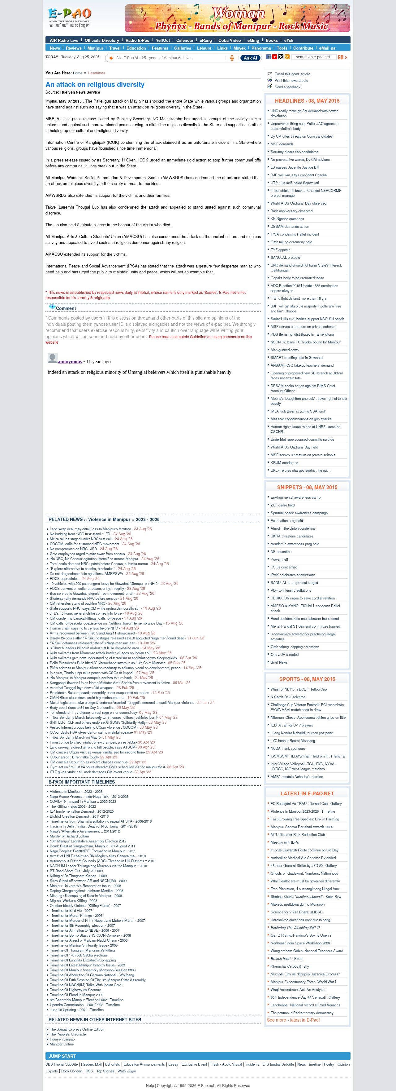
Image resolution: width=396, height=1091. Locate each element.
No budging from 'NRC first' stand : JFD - (90, 533)
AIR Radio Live (64, 40)
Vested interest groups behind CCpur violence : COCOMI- (104, 727)
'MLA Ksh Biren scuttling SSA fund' (298, 411)
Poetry (329, 1064)
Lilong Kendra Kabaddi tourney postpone (302, 732)
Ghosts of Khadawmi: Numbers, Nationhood (304, 873)
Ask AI (250, 57)
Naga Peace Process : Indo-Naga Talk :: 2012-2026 (89, 796)
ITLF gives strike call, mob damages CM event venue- (100, 771)
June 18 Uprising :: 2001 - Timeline (77, 1009)
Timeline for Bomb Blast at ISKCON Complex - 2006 (90, 935)
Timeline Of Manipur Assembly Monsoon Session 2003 (93, 969)
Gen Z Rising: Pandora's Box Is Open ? (301, 935)
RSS (89, 1070)
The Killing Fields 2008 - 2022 (73, 806)
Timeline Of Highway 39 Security (75, 989)
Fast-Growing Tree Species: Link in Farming (305, 818)
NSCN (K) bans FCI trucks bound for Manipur (306, 341)
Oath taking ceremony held (291, 241)
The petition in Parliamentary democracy (302, 1012)
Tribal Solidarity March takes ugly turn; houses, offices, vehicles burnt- (114, 717)
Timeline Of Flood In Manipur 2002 (76, 994)
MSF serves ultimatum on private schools (303, 326)
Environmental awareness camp (296, 497)
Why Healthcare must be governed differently (305, 880)
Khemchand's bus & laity (290, 966)
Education (136, 48)
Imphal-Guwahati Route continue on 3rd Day (304, 849)
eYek (288, 40)
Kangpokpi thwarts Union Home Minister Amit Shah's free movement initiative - (120, 682)
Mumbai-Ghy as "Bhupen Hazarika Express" (305, 973)
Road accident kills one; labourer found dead (305, 618)
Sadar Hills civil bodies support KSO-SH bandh (307, 318)
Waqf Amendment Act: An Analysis (298, 989)
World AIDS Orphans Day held (294, 446)
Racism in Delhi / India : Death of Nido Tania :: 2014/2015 (93, 826)
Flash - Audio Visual (226, 1064)
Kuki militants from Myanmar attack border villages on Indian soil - (111, 652)
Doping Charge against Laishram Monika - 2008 (86, 890)
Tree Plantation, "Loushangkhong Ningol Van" (305, 888)
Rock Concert (71, 1070)
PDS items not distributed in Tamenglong (302, 334)
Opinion (344, 1064)
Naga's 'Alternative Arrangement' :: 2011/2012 (85, 830)
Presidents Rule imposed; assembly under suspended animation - (110, 692)
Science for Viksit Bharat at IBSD (296, 911)
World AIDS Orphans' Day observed (298, 203)
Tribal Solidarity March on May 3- (85, 737)
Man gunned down (285, 349)
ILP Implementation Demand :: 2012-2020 (82, 811)
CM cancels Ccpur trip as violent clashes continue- (98, 761)
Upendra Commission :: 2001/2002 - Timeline (85, 1004)
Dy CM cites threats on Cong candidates (302, 136)
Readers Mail (91, 1064)
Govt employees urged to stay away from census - (98, 553)
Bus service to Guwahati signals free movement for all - (102, 593)
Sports (53, 1070)
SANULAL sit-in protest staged (294, 582)
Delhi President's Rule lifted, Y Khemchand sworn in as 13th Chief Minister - (118, 662)
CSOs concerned (284, 566)
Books (272, 40)
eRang (206, 40)
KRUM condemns (284, 462)
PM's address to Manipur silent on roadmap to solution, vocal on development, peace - (125, 667)
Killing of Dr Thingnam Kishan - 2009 (78, 875)
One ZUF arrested (285, 654)
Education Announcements (144, 1064)
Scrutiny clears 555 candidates (294, 151)
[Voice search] (232, 58)
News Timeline (309, 1064)
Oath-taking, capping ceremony (295, 646)
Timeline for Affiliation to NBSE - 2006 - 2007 (84, 930)
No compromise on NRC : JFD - (84, 548)
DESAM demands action (290, 226)
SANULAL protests (285, 257)
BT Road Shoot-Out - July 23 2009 (76, 870)
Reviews (74, 48)
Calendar (184, 40)
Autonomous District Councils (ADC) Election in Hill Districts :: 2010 (102, 860)
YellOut (163, 40)
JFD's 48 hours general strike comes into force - (96, 613)
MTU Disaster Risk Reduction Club (298, 834)
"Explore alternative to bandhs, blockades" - (93, 568)
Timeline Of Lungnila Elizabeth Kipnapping (83, 959)
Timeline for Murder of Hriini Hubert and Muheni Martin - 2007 (97, 920)
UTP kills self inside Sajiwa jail (295, 182)
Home (77, 72)
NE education (281, 551)
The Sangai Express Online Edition (77, 1029)
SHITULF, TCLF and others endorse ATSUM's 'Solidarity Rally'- (108, 722)
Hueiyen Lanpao (62, 1038)
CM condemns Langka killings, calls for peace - (96, 618)
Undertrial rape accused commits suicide (302, 439)
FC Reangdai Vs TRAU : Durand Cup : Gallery (306, 803)
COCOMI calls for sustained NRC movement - (95, 543)
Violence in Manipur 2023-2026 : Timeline (303, 811)
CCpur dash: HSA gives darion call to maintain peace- (101, 732)
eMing (253, 40)
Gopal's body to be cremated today (297, 277)
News (55, 48)
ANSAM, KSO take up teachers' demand (302, 365)
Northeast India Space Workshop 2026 (300, 942)
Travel (115, 48)
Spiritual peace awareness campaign (299, 512)
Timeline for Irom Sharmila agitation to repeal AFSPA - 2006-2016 (101, 821)
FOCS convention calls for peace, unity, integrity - (97, 588)
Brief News (279, 662)
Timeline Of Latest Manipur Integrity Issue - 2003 (87, 964)
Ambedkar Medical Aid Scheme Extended (303, 857)
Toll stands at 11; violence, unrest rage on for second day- (103, 712)
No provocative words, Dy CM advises (300, 159)
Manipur (95, 48)
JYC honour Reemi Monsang (293, 740)
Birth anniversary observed (291, 210)
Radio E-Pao (137, 40)
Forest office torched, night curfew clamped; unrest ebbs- (102, 742)
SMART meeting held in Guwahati (297, 357)
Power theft (279, 559)
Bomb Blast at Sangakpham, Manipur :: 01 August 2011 (92, 845)
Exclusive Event (194, 1064)
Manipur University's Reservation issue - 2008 (85, 885)
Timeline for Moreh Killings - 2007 (76, 915)
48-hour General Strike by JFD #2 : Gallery (304, 865)
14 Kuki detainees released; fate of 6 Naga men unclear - (102, 642)
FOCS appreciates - (75, 578)
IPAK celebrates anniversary (293, 574)
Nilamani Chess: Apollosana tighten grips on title (308, 717)
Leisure (204, 48)
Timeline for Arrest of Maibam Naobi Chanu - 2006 (88, 940)
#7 (295, 927)
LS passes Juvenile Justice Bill (295, 167)
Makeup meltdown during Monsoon (298, 904)
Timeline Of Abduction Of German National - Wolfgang (92, 974)
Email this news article (292, 73)
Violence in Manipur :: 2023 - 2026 (76, 791)
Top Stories (105, 1070)
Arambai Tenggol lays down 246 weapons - (92, 687)
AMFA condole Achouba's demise (297, 776)
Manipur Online (62, 1043)
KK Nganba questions (287, 218)
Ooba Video (229, 40)
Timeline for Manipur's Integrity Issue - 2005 (84, 945)
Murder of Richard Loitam (69, 835)
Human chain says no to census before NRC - (94, 627)
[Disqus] (153, 428)
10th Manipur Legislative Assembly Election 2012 (88, 840)
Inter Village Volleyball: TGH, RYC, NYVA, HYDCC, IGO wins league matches (303, 766)
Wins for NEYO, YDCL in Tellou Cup (299, 689)
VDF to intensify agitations (291, 590)
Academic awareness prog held (295, 543)
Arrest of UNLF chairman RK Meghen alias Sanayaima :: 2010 (98, 855)
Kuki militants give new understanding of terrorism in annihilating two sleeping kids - (123, 657)
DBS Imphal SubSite (61, 1064)
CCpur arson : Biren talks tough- (83, 756)
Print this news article (291, 80)
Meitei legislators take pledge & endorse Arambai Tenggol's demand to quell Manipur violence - (132, 702)
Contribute (303, 48)
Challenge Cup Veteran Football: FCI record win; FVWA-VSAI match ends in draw (308, 707)
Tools (282, 48)
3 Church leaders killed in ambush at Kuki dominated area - (105, 647)
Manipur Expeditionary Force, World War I (303, 981)
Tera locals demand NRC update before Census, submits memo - (109, 563)
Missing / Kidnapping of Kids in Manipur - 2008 (86, 895)
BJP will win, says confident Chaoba (299, 174)
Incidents (252, 1064)
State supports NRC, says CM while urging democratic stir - (105, 608)
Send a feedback (287, 86)
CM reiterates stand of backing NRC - (88, 603)
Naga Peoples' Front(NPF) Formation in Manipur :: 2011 (93, 850)
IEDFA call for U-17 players (292, 724)
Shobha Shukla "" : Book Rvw (306, 896)
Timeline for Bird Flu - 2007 (71, 910)
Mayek (240, 48)
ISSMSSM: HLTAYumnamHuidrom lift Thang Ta (308, 755)
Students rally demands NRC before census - (94, 598)
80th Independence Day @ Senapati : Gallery (305, 997)
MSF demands (282, 143)
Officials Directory (102, 40)
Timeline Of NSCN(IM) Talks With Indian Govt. (86, 984)
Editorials (112, 1064)
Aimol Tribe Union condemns (293, 528)
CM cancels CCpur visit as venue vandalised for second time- (106, 751)
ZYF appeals (281, 249)
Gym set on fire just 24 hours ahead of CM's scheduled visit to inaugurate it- (117, 766)
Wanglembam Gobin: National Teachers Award (307, 950)
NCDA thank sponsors (288, 748)
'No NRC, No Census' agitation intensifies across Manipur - (104, 558)
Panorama (261, 48)
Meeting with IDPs (285, 842)
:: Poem (287, 958)
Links (222, 48)
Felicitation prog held (287, 520)
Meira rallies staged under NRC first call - (91, 538)
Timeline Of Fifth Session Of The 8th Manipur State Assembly (98, 979)
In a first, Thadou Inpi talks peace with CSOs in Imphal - (102, 672)
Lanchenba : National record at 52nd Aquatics (305, 1004)
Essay (173, 1064)
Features (160, 48)
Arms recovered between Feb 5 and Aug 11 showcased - (103, 632)
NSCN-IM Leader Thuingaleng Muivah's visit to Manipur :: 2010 (98, 865)
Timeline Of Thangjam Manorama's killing (82, 949)
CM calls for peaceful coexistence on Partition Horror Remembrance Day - (116, 623)
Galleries (182, 48)
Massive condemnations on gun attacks (301, 418)
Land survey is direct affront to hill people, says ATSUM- (102, 746)
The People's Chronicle (68, 1033)
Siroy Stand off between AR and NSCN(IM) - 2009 (88, 880)
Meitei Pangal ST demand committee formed (305, 626)
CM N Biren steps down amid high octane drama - (97, 697)
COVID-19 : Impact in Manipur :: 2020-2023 (83, 801)
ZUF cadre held (283, 504)
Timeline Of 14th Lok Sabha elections (79, 954)
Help (150, 1085)
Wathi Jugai (127, 1070)
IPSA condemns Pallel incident (295, 234)
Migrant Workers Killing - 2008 (73, 900)
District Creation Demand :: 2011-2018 (79, 816)
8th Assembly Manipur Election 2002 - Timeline (86, 999)
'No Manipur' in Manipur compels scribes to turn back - (101, 677)
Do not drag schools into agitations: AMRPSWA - (97, 573)
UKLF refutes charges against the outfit (300, 470)
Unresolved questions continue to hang (300, 919)
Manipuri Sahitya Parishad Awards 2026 (302, 826)
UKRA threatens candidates (292, 535)
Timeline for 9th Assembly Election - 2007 (82, 925)
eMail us (327, 48)
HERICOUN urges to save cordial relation (303, 597)
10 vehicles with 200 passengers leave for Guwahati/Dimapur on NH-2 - (114, 583)
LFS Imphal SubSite (278, 1064)
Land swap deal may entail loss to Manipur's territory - (101, 528)
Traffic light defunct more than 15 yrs (299, 298)
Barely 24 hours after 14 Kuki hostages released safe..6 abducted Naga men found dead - (127, 637)
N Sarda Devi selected (288, 696)
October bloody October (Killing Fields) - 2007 (85, 905)
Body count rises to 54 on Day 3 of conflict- (92, 707)
